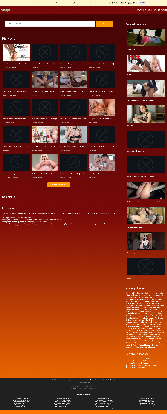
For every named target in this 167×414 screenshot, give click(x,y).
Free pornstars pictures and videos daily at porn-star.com (81, 64)
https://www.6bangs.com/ (21, 401)
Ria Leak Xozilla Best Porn (136, 151)
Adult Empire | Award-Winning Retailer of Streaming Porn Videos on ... (28, 64)
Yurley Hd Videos (150, 310)
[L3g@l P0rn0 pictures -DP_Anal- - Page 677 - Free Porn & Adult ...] (73, 143)
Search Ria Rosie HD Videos (137, 363)
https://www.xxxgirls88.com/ (63, 408)
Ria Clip (129, 75)
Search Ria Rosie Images (136, 367)
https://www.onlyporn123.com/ (104, 408)
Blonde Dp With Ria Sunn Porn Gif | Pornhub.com (106, 64)
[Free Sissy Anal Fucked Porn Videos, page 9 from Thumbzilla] (73, 88)
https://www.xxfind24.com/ (62, 405)
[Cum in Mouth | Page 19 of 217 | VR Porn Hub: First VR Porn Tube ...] (102, 143)
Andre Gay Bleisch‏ (147, 320)
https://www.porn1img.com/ (146, 398)
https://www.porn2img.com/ (146, 400)
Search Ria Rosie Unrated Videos (139, 359)
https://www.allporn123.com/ (104, 406)
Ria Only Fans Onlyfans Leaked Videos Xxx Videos (145, 202)
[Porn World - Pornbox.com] (102, 170)
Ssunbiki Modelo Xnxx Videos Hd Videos (140, 347)
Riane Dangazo (132, 253)
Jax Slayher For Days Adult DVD (14, 91)
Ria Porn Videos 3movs (135, 227)
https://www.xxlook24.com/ (62, 406)
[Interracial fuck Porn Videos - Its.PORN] (45, 60)
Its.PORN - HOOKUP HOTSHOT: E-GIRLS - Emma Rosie (22, 146)
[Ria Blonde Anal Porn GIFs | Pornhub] (73, 170)
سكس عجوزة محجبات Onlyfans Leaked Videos (144, 294)
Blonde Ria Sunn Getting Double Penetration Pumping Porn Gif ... (112, 91)
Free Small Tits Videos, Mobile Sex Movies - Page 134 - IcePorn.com (85, 119)
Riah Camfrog (131, 278)
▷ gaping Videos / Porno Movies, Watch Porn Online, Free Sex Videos (114, 119)
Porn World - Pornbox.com (98, 174)
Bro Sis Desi (157, 324)
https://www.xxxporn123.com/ (62, 403)
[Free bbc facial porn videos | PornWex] (16, 170)
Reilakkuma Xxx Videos (154, 332)
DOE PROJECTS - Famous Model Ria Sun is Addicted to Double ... (55, 146)
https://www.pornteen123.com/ (104, 405)
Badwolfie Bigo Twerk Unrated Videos (139, 293)
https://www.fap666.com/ (21, 405)
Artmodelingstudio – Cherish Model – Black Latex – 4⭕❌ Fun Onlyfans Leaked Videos (144, 323)
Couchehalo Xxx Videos (153, 345)
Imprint (147, 10)
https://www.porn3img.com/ (146, 401)
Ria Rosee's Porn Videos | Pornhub (44, 174)
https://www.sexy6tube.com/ (104, 398)
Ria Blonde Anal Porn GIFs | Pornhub (73, 174)
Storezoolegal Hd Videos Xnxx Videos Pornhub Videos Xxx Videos (144, 296)
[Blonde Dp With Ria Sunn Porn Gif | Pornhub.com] (102, 60)
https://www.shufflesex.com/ (21, 408)
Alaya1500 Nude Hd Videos (139, 301)
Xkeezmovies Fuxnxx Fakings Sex (138, 299)
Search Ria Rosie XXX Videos (138, 361)
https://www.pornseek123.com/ (104, 401)
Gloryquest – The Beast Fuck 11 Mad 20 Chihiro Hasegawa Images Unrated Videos (143, 336)
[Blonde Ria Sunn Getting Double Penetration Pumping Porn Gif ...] (102, 88)
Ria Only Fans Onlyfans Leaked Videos (140, 177)
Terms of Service (159, 10)
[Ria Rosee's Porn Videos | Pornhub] (45, 170)
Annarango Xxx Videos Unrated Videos (145, 327)
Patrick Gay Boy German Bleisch (146, 343)
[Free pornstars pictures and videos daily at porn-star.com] (73, 60)
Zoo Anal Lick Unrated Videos (144, 344)
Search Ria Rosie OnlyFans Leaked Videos (142, 365)
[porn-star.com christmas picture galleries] (16, 115)
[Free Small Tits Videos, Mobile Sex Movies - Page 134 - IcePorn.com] (73, 115)
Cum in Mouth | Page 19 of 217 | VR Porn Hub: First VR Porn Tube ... (113, 146)
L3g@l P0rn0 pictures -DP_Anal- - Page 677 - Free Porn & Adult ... (83, 146)
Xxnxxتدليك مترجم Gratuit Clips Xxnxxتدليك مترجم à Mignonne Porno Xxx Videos (145, 315)
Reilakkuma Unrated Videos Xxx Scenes (140, 326)
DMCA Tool (110, 380)
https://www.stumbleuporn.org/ (146, 405)
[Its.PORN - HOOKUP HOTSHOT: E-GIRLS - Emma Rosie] (16, 143)
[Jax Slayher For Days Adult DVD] (16, 88)
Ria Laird (130, 126)
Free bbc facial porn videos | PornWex (17, 174)
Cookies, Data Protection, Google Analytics (121, 3)
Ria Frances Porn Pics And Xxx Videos (140, 100)
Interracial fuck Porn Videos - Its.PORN (45, 64)
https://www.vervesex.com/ (63, 398)
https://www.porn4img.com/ (146, 403)
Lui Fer (139, 305)
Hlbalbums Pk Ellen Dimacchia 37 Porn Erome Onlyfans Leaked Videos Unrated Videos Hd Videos (144, 330)
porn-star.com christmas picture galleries (18, 119)
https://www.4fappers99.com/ (21, 400)
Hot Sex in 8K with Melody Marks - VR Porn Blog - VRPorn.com (54, 91)
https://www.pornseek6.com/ (104, 403)
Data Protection (92, 380)
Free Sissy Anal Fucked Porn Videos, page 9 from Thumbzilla (82, 91)
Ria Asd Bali (131, 49)
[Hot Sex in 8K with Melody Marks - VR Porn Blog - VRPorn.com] (45, 88)
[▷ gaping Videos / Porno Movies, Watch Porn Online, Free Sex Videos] (102, 115)
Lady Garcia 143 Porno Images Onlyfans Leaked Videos (144, 338)
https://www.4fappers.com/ (21, 398)
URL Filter (102, 380)
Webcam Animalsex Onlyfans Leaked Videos (143, 340)
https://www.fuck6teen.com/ (104, 400)
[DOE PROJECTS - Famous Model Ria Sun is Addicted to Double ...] (45, 143)
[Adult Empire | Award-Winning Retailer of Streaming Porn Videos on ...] (16, 60)
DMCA (140, 10)
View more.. (58, 184)
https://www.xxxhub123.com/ (63, 401)
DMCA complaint (21, 226)
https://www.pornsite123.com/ (21, 406)
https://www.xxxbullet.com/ (63, 400)
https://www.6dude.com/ (21, 403)
